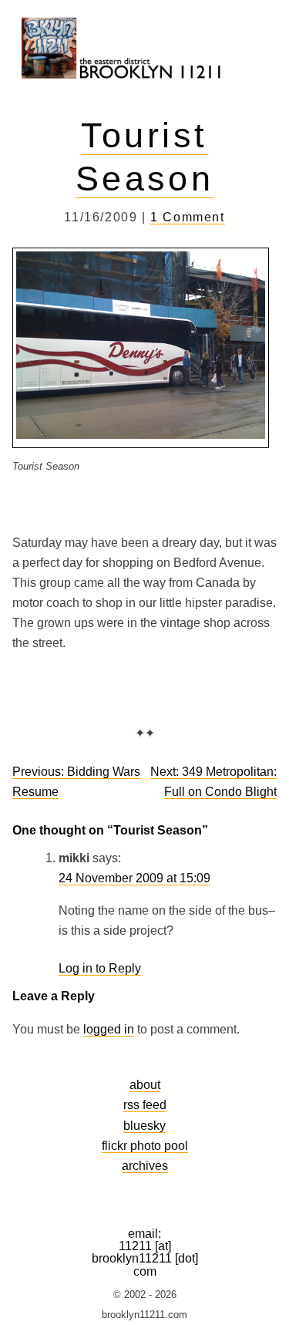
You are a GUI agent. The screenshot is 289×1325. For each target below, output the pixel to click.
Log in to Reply (100, 968)
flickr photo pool (145, 1145)
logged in (108, 1029)
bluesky (144, 1125)
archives (145, 1165)
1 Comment (187, 217)
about (144, 1084)
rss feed (144, 1104)
